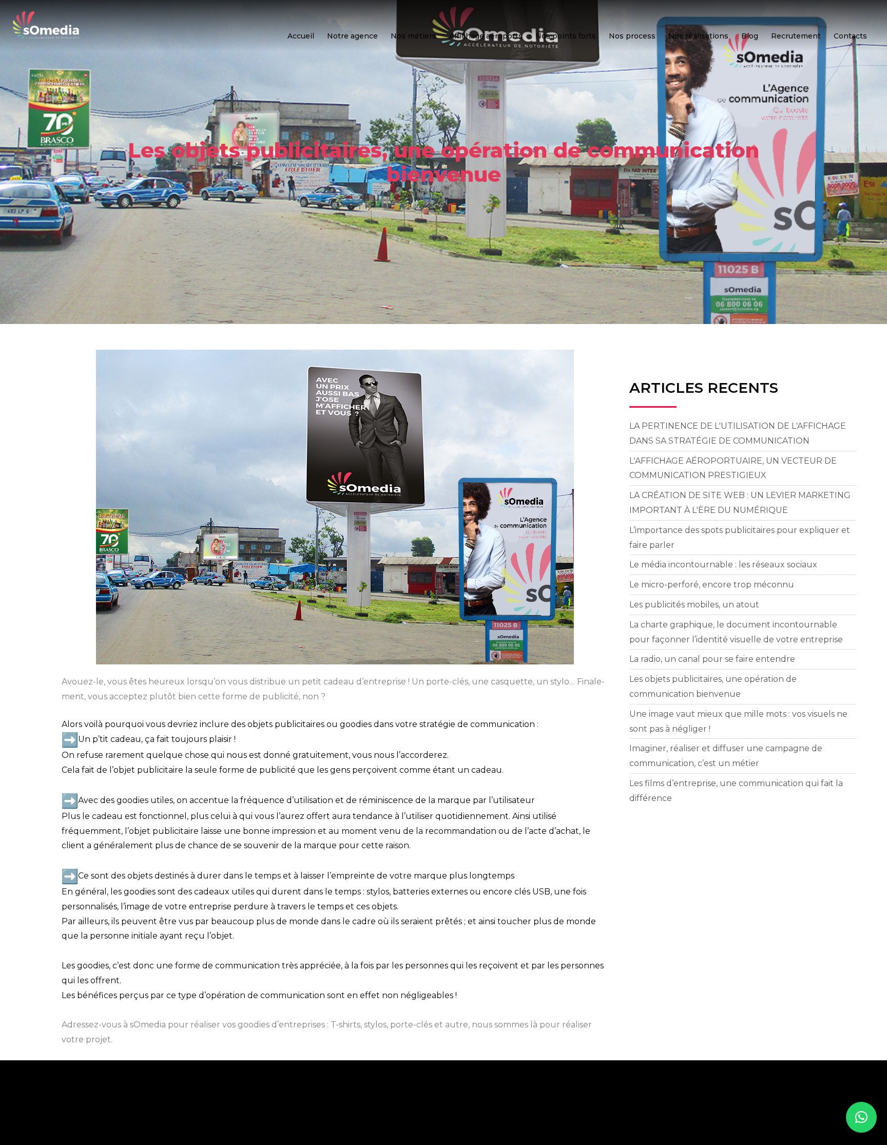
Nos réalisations (698, 36)
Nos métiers (413, 36)
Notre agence (352, 36)
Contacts (850, 36)
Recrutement (796, 36)
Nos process (632, 36)
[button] (861, 1117)
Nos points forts (565, 36)
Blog (749, 36)
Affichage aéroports (486, 36)
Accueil (300, 36)
